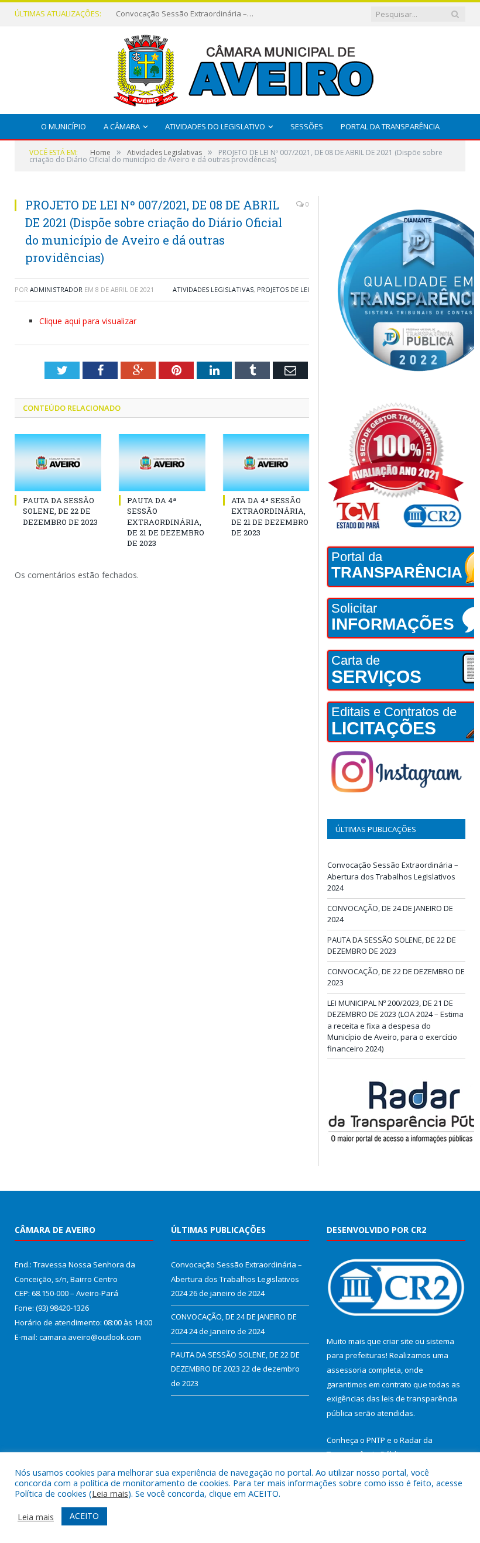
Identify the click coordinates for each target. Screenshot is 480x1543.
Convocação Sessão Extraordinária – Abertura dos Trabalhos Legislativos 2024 (392, 876)
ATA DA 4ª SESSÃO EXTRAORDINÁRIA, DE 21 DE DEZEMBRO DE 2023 (269, 516)
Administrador (56, 289)
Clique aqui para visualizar (87, 321)
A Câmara (122, 126)
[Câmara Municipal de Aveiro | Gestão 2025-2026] (240, 68)
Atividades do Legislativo (215, 126)
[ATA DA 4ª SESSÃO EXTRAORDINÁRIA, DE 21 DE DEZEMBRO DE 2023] (266, 462)
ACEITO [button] (84, 1515)
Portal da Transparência (390, 126)
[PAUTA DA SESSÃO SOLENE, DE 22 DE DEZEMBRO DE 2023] (58, 462)
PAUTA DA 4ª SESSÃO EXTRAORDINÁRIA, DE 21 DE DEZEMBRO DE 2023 (165, 521)
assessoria (346, 1370)
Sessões (306, 126)
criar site (398, 1341)
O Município (63, 126)
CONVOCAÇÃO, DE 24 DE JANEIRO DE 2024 (186, 14)
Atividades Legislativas (213, 289)
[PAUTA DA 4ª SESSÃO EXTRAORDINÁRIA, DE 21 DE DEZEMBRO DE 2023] (162, 462)
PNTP (375, 1440)
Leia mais (110, 1493)
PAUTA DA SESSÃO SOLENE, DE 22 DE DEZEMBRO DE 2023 (60, 511)
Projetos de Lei (283, 289)
